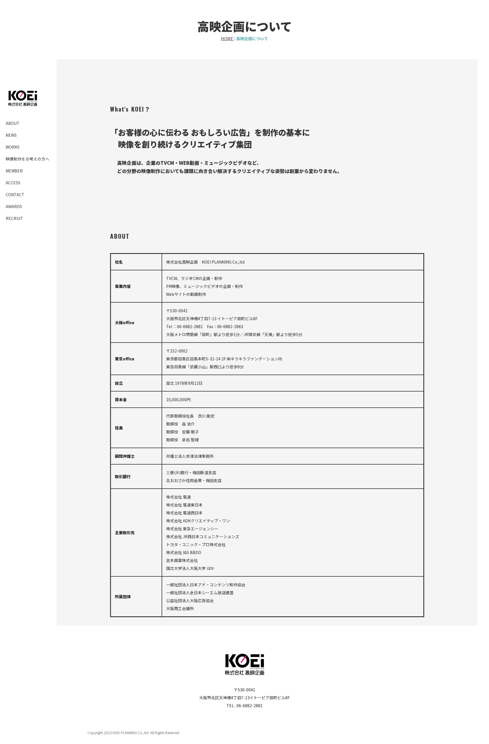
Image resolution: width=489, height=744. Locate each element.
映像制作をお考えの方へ (27, 159)
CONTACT (15, 194)
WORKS (13, 147)
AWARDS (14, 206)
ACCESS (13, 182)
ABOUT (13, 123)
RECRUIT (14, 218)
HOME (227, 38)
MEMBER (14, 171)
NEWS (11, 135)
